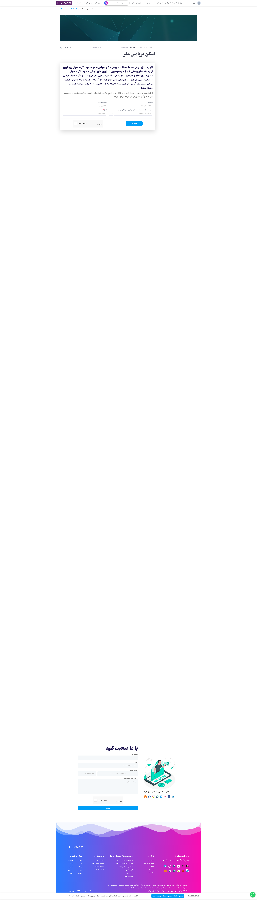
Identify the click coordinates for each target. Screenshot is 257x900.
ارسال (108, 808)
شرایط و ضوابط (157, 885)
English (180, 3)
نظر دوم (149, 3)
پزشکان (97, 3)
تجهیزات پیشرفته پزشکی (164, 3)
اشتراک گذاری (67, 48)
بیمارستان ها (88, 3)
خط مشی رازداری (167, 885)
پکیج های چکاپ (136, 3)
